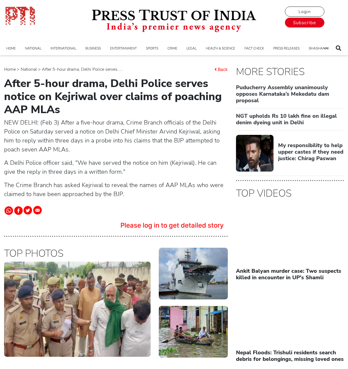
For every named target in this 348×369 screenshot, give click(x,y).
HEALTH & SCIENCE (220, 48)
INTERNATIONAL (63, 48)
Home (10, 69)
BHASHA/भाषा (319, 48)
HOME (11, 48)
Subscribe (304, 22)
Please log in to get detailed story (172, 225)
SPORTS (152, 48)
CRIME (172, 48)
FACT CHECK (254, 48)
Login (305, 12)
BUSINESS (93, 48)
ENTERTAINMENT (123, 48)
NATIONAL (33, 48)
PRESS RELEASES (286, 48)
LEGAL (192, 48)
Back (223, 69)
